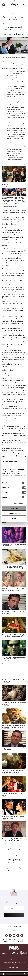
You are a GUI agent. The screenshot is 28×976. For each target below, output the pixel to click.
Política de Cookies (16, 958)
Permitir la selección (14, 513)
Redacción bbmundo (8, 23)
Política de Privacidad (7, 958)
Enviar (14, 915)
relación (4, 280)
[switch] (24, 487)
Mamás (14, 13)
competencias (18, 105)
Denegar (14, 518)
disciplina (21, 136)
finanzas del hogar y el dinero (15, 151)
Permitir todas (14, 508)
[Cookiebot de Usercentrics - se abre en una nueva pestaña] (16, 456)
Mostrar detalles (18, 503)
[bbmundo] (15, 4)
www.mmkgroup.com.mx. (15, 964)
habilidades (19, 222)
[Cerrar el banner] (25, 456)
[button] (3, 4)
